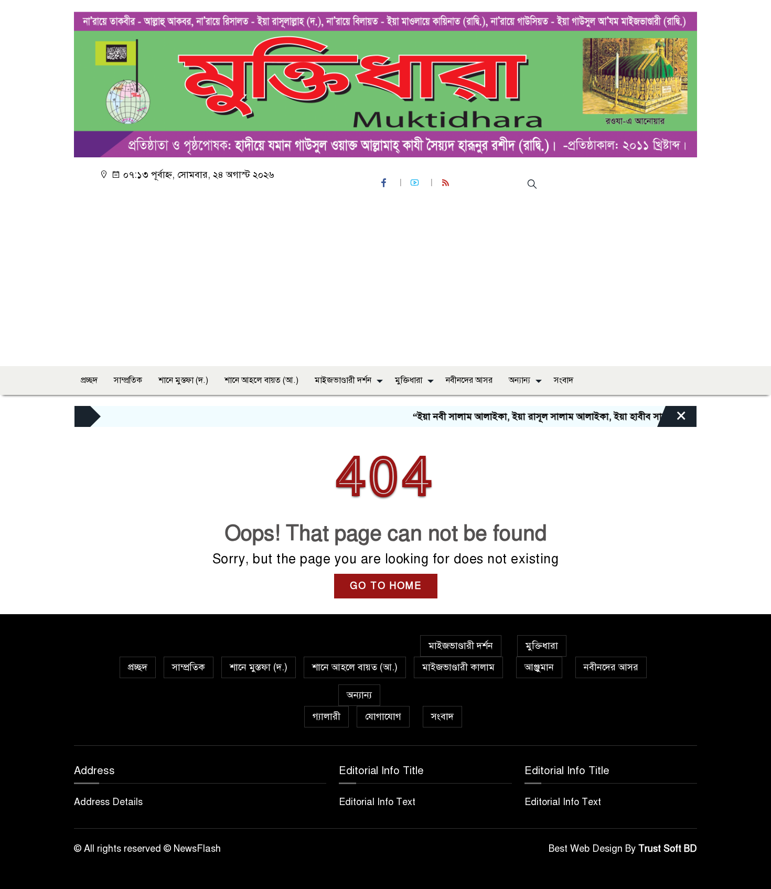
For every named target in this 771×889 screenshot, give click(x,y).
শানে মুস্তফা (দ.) (183, 380)
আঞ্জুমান (539, 667)
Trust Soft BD (667, 848)
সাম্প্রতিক (128, 380)
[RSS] (447, 183)
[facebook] (385, 183)
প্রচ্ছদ (89, 380)
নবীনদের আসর (469, 380)
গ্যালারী (326, 716)
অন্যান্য (519, 380)
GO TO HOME (386, 586)
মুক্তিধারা (408, 380)
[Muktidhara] (385, 82)
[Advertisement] (385, 279)
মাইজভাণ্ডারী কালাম (458, 667)
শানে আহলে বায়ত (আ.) (261, 380)
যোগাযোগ (383, 716)
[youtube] (416, 183)
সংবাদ (563, 380)
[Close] (672, 419)
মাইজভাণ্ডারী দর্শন (343, 380)
